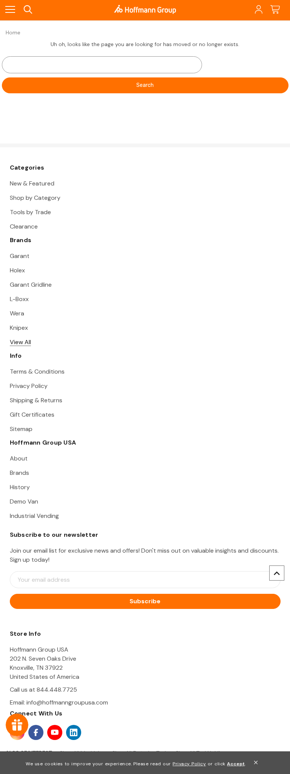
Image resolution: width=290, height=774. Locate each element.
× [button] (255, 762)
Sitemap (21, 429)
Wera (17, 313)
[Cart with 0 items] (275, 10)
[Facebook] (35, 732)
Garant (19, 256)
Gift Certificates (32, 415)
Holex (17, 270)
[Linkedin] (73, 732)
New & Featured (32, 183)
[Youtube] (54, 732)
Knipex (19, 328)
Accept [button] (236, 764)
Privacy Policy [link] (189, 764)
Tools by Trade (30, 212)
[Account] (258, 10)
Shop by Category (35, 198)
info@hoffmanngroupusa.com (67, 702)
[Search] (27, 10)
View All (20, 342)
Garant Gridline (31, 285)
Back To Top (277, 573)
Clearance (24, 226)
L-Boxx (19, 299)
